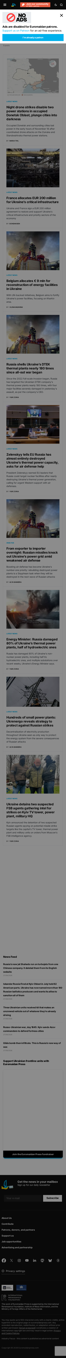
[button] (5, 5)
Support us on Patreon (15, 30)
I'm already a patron (33, 37)
